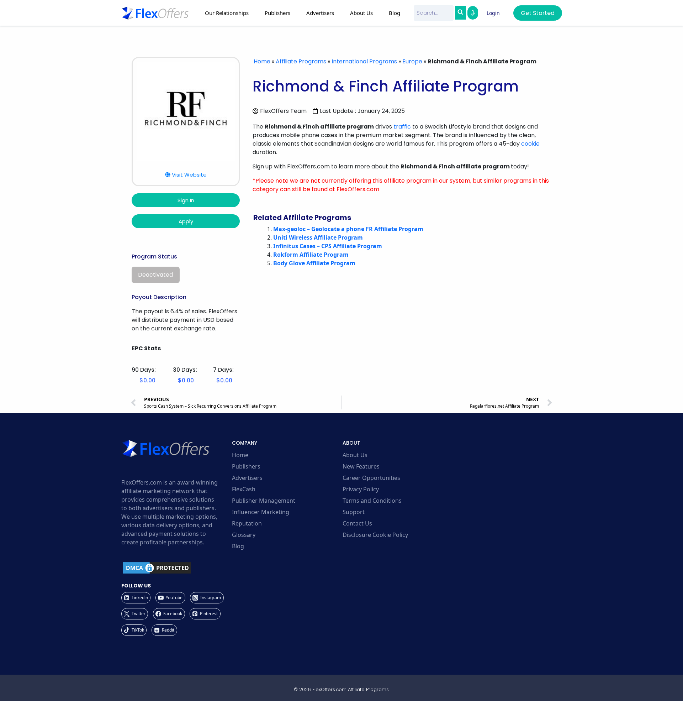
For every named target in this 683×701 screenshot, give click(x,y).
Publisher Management (263, 500)
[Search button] (460, 13)
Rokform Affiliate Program (311, 254)
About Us (355, 455)
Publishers (246, 466)
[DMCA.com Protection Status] (175, 568)
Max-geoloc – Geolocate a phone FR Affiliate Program (348, 229)
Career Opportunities (371, 478)
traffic (402, 126)
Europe (412, 61)
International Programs (364, 61)
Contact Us (357, 523)
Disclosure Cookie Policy (375, 535)
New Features (361, 466)
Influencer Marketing (260, 512)
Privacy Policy (361, 489)
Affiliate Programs (301, 61)
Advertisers (247, 478)
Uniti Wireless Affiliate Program (318, 237)
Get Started (538, 13)
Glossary (243, 535)
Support (354, 512)
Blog (394, 12)
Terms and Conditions (372, 500)
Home (262, 61)
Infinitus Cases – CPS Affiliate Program (327, 246)
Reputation (247, 523)
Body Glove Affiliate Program (314, 263)
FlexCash (243, 489)
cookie (530, 144)
